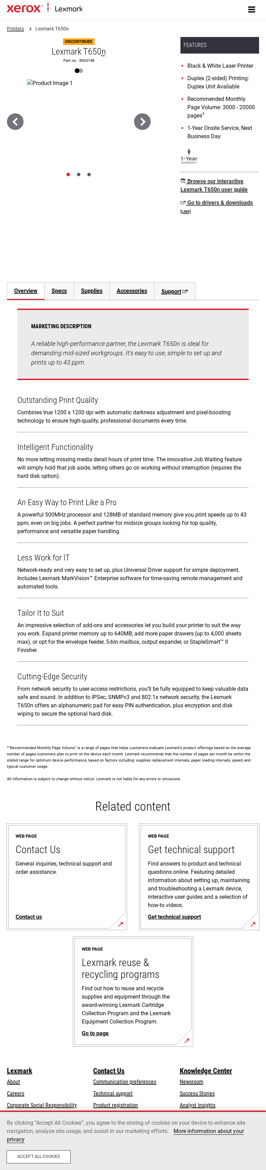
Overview (25, 290)
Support (171, 291)
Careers (15, 1093)
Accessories (132, 290)
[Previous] (15, 121)
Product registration (115, 1105)
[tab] (68, 174)
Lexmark (19, 1071)
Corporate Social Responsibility (42, 1105)
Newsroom (191, 1081)
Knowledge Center (206, 1071)
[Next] (142, 121)
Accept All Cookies (38, 1156)
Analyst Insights (197, 1105)
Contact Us (109, 1071)
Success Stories (197, 1093)
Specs (59, 290)
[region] (133, 1140)
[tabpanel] (133, 518)
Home (88, 9)
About (13, 1081)
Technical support (113, 1093)
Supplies (92, 290)
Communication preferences (124, 1081)
